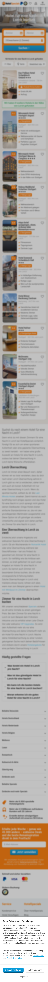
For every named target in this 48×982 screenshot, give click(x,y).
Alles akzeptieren (13, 970)
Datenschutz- (38, 956)
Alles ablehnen (35, 970)
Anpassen (24, 976)
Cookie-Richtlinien (14, 958)
